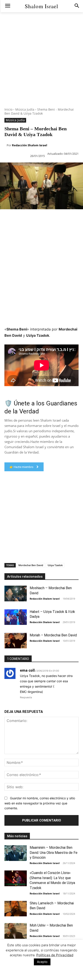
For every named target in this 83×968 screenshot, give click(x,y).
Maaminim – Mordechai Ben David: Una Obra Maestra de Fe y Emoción (53, 852)
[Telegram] (75, 218)
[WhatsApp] (35, 218)
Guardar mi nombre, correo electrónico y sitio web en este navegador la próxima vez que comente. (39, 803)
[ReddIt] (55, 218)
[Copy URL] (4, 228)
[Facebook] (4, 218)
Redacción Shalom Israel (29, 145)
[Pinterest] (24, 218)
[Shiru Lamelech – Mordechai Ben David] (15, 908)
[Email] (65, 218)
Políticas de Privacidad (54, 955)
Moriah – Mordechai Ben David (53, 635)
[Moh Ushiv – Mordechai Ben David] (15, 931)
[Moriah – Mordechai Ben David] (15, 640)
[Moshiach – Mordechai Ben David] (15, 593)
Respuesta (26, 697)
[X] (14, 218)
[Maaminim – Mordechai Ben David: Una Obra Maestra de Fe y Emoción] (15, 853)
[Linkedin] (45, 218)
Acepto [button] (42, 962)
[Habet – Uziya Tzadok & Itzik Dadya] (15, 617)
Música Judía (24, 109)
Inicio (8, 109)
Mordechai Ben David (30, 565)
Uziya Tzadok (55, 565)
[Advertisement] (41, 66)
